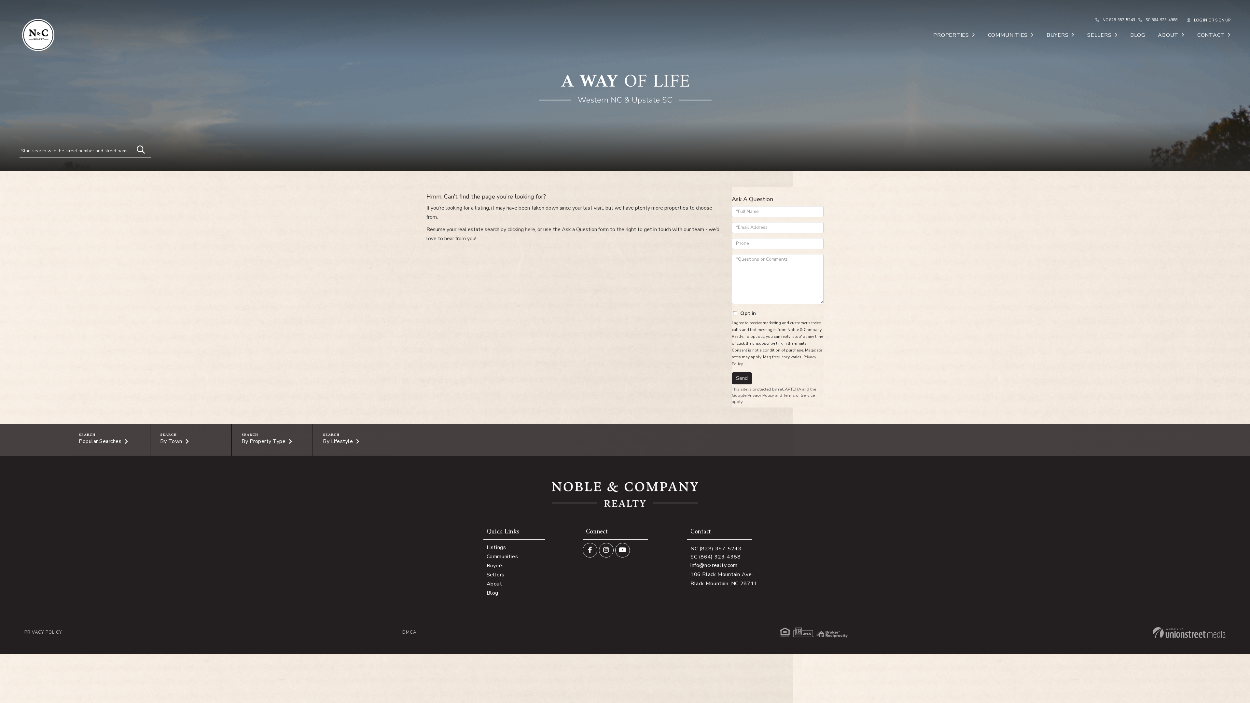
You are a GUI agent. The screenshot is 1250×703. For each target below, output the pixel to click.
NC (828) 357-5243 (716, 548)
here (530, 229)
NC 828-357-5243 (1119, 19)
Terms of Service (799, 395)
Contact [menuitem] (1211, 35)
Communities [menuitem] (1008, 35)
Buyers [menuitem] (1058, 35)
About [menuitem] (1168, 35)
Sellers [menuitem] (1099, 35)
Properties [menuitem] (951, 35)
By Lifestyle (338, 441)
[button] (138, 149)
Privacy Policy (760, 395)
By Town (171, 441)
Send (742, 378)
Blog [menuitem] (1137, 35)
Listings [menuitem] (496, 547)
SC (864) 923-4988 (715, 556)
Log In (1200, 20)
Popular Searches (100, 441)
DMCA (409, 632)
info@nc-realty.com (714, 565)
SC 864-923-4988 (1161, 19)
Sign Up (1222, 20)
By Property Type (263, 441)
